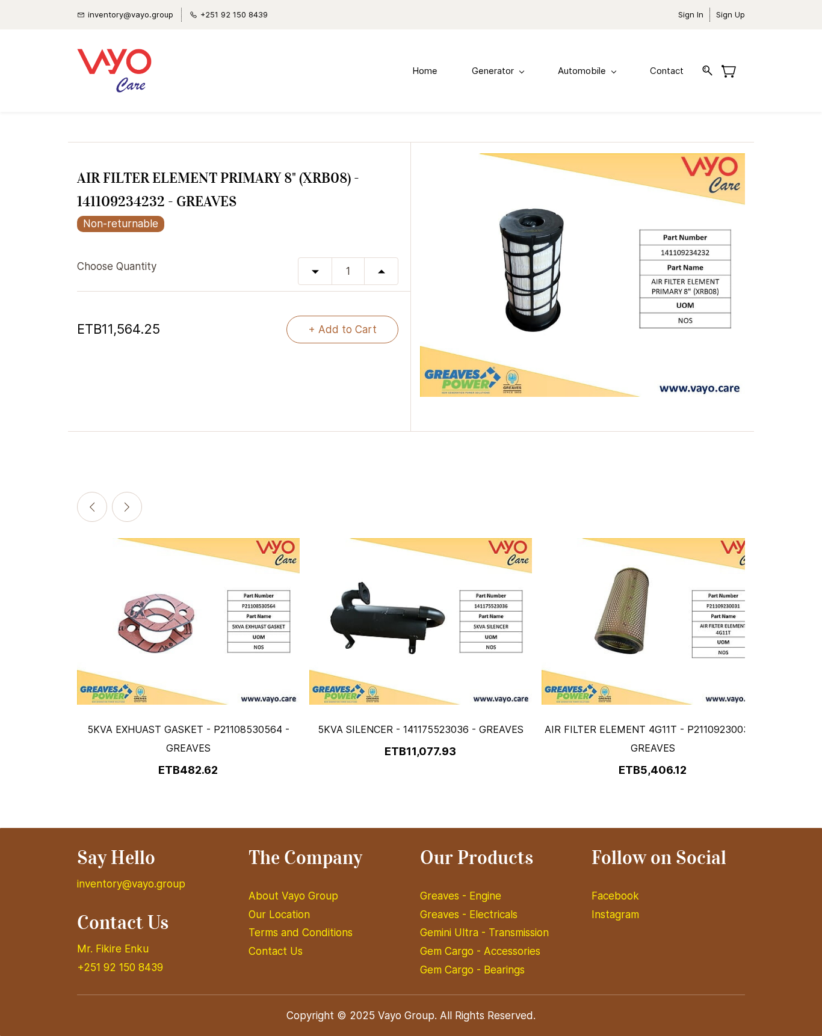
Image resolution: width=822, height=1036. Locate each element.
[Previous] (92, 507)
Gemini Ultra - (454, 933)
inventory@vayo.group (131, 884)
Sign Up (730, 14)
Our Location (279, 915)
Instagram (615, 915)
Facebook (615, 896)
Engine (485, 896)
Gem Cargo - (452, 951)
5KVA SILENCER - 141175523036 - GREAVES (421, 729)
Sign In (690, 14)
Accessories (512, 951)
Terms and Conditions (301, 933)
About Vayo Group (295, 896)
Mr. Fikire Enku (113, 949)
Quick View (188, 661)
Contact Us (276, 951)
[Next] (127, 507)
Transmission (519, 933)
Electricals (493, 915)
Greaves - (444, 896)
